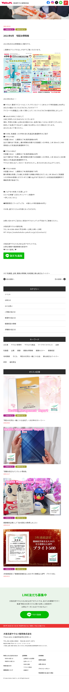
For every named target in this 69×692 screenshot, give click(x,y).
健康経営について (8, 670)
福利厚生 (13, 362)
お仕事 (5, 345)
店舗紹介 (26, 670)
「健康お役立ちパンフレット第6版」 (15, 471)
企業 (14, 273)
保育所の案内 (42, 660)
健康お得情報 (21, 273)
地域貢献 (30, 273)
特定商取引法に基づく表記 (46, 673)
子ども (15, 356)
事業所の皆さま (21, 29)
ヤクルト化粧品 (30, 345)
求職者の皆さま (10, 329)
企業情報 (24, 655)
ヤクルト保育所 (16, 345)
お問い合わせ (42, 664)
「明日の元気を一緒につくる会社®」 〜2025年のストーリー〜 (24, 420)
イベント (8, 294)
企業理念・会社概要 (29, 658)
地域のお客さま (9, 658)
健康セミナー (40, 350)
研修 (5, 362)
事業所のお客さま (9, 661)
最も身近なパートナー (42, 273)
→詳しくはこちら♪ (10, 197)
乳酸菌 (9, 273)
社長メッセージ (28, 661)
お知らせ (8, 300)
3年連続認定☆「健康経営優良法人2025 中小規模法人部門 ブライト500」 (29, 574)
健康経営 (51, 350)
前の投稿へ (10, 279)
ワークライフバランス (45, 345)
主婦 (57, 345)
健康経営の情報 (10, 323)
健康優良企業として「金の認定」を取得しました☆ (20, 522)
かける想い (9, 306)
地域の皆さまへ (7, 666)
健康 (18, 350)
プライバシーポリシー (44, 668)
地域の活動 (27, 664)
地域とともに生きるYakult (10, 655)
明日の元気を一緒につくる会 (30, 356)
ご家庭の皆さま (9, 29)
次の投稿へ (59, 279)
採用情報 (41, 655)
